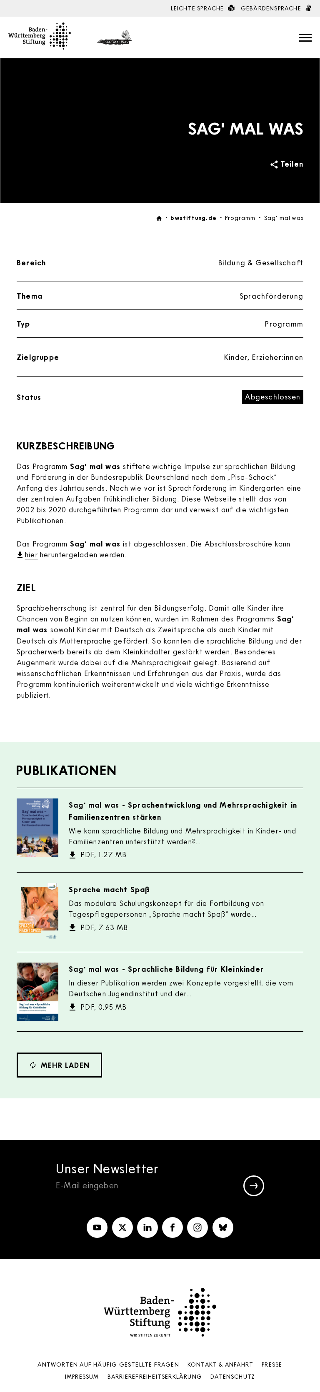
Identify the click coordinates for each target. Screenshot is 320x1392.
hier (31, 554)
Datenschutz (232, 1376)
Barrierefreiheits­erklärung (155, 1376)
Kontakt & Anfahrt (220, 1364)
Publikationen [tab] (66, 770)
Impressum (82, 1376)
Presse (272, 1364)
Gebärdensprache (272, 8)
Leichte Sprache (198, 8)
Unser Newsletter (107, 1168)
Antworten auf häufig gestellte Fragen (108, 1364)
